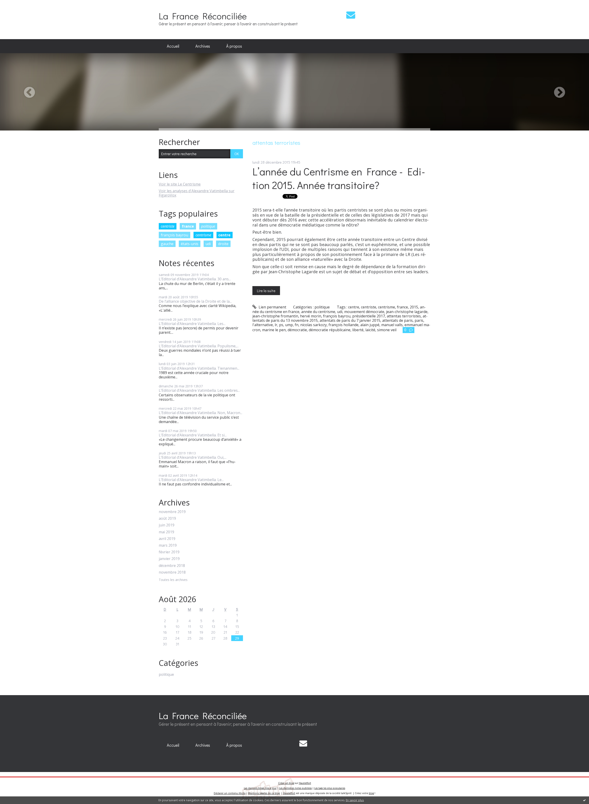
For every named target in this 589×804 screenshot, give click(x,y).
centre (224, 235)
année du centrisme (318, 311)
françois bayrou (174, 235)
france (188, 226)
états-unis (189, 243)
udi (208, 243)
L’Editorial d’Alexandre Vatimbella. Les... (192, 323)
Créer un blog (286, 783)
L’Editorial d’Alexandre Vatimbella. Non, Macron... (200, 412)
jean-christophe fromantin (275, 316)
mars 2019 (168, 545)
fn (296, 324)
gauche (167, 243)
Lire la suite (266, 290)
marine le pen (274, 329)
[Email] (350, 14)
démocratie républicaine (329, 329)
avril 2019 (167, 539)
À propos (234, 46)
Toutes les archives (173, 580)
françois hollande (343, 324)
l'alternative (262, 324)
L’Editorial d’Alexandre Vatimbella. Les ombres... (199, 390)
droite (223, 243)
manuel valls (392, 324)
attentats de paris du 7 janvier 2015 (350, 320)
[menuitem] (173, 46)
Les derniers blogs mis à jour (260, 788)
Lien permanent (272, 307)
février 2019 (169, 552)
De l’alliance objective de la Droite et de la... (195, 301)
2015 (414, 307)
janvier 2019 (169, 559)
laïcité (370, 329)
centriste (167, 226)
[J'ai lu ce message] (584, 800)
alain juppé (369, 324)
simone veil (386, 329)
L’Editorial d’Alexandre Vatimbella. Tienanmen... (199, 368)
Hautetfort (305, 783)
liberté (358, 329)
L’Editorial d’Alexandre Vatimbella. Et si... (193, 435)
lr (276, 324)
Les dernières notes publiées (295, 788)
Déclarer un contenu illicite (229, 793)
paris (419, 320)
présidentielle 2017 (368, 316)
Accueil (173, 46)
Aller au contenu (16, 4)
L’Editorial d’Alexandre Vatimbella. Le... (191, 479)
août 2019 (167, 518)
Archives (202, 46)
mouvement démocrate (364, 311)
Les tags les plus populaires (329, 788)
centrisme (203, 235)
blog (371, 793)
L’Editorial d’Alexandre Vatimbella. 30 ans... (195, 279)
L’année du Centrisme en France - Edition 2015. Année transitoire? (338, 178)
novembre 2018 (172, 572)
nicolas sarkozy (313, 324)
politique (208, 226)
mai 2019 (166, 532)
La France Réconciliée (203, 16)
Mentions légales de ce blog (264, 793)
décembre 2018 (172, 565)
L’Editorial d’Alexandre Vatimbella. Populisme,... (199, 345)
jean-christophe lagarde (406, 311)
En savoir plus (355, 800)
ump (289, 324)
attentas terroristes (404, 316)
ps (281, 324)
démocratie (297, 329)
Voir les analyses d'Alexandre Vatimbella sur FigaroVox (196, 193)
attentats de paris (397, 320)
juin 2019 (166, 525)
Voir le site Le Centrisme (180, 184)
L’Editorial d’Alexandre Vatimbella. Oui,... (192, 457)
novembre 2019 (172, 512)
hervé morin (310, 316)
